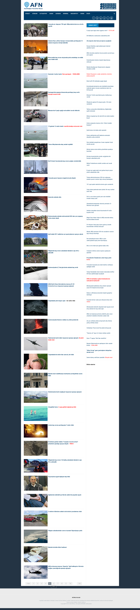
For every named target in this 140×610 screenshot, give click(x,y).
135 (79, 583)
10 (70, 583)
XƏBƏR (51, 13)
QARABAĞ (58, 13)
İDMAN (82, 13)
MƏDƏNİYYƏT (74, 13)
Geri (29, 583)
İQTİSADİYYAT (43, 13)
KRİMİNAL (65, 13)
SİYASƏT (27, 13)
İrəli (53, 586)
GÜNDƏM (34, 13)
